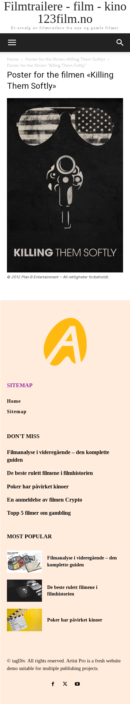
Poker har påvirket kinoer (38, 486)
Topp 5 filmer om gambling (39, 513)
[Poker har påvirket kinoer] (24, 620)
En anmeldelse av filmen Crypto (44, 500)
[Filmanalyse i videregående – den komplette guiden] (24, 561)
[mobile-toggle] (12, 42)
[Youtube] (77, 684)
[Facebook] (53, 684)
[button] (120, 42)
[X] (65, 684)
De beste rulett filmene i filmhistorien (50, 473)
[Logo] (65, 342)
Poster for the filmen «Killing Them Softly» (65, 59)
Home (13, 59)
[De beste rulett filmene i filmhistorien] (24, 591)
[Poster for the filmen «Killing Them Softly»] (65, 270)
